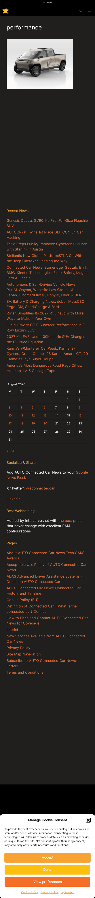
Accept (47, 857)
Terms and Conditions (25, 672)
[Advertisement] (47, 153)
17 (10, 423)
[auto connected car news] (5, 10)
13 (45, 415)
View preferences (47, 882)
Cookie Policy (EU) (22, 599)
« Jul (11, 450)
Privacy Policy (50, 892)
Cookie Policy (29, 892)
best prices (74, 520)
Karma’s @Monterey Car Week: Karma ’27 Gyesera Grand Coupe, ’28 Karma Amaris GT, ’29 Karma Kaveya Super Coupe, (47, 353)
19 (33, 423)
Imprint (12, 629)
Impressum (67, 892)
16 (80, 415)
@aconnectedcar (40, 488)
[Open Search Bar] (80, 10)
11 (21, 415)
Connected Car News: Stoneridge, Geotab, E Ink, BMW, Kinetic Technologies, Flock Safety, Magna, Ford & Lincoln (47, 272)
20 (45, 423)
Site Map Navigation (24, 654)
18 (21, 423)
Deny (47, 869)
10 (10, 415)
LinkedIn (14, 499)
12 (33, 415)
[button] (88, 820)
